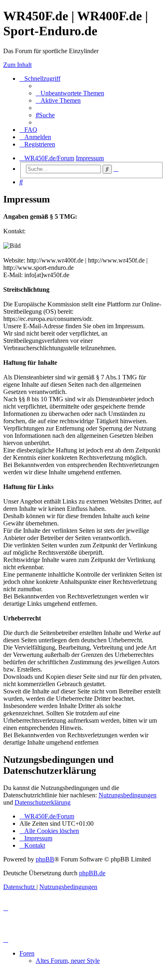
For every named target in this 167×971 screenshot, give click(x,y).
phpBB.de (92, 873)
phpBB (45, 859)
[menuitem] (70, 93)
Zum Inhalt (17, 64)
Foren (26, 953)
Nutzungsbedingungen (127, 795)
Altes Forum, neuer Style (68, 960)
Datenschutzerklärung (43, 802)
